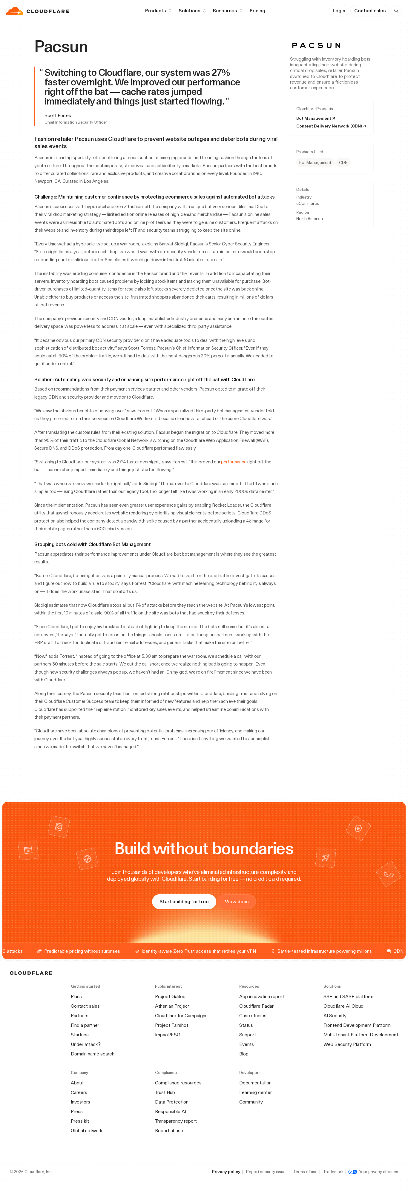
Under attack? (86, 1044)
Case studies (252, 1015)
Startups (80, 1035)
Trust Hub (165, 1092)
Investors (80, 1102)
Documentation (255, 1083)
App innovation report (261, 996)
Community (251, 1102)
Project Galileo (170, 996)
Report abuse (169, 1130)
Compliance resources (178, 1083)
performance (233, 462)
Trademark (333, 1171)
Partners (79, 1015)
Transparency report (176, 1121)
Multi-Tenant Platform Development (360, 1035)
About (77, 1083)
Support (247, 1035)
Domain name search (92, 1054)
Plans (76, 996)
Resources (225, 10)
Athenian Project (172, 1006)
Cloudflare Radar (256, 1006)
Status (246, 1025)
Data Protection (171, 1102)
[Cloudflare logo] (38, 10)
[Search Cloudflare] (396, 10)
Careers (79, 1092)
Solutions (189, 10)
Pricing (257, 10)
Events (246, 1044)
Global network (86, 1130)
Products (155, 10)
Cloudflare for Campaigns (181, 1015)
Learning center (255, 1092)
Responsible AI (170, 1111)
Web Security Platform (347, 1044)
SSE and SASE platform (348, 996)
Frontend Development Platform (357, 1025)
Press (77, 1111)
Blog (244, 1054)
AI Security (334, 1015)
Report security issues (267, 1171)
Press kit (80, 1121)
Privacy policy (226, 1171)
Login (339, 10)
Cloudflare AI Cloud (343, 1006)
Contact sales (370, 10)
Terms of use (305, 1171)
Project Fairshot (171, 1025)
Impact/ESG (167, 1035)
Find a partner (85, 1025)
